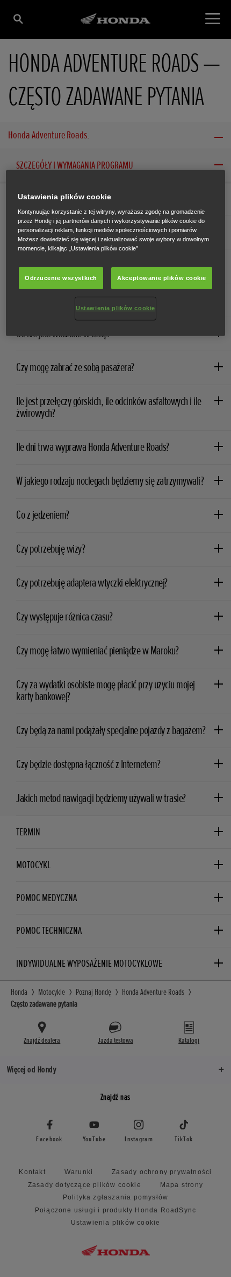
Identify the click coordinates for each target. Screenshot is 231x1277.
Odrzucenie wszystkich (61, 277)
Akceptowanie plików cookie (161, 277)
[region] (116, 253)
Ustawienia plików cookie (115, 308)
